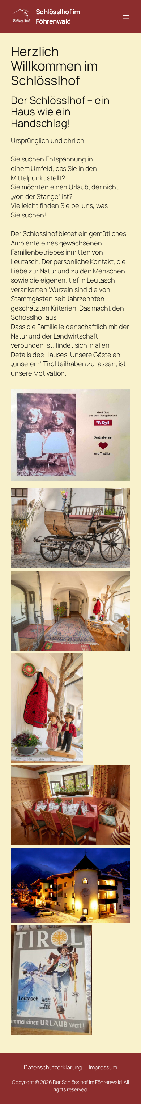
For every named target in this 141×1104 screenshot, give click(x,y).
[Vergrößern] (120, 398)
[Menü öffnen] (125, 16)
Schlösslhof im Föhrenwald (58, 16)
